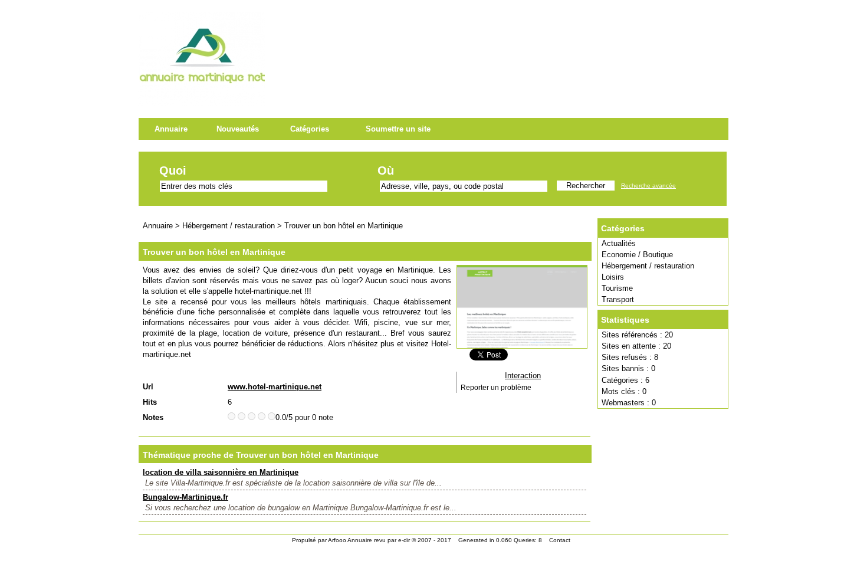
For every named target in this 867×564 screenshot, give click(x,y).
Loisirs (613, 277)
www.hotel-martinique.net (274, 386)
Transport (618, 299)
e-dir (404, 540)
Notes (153, 417)
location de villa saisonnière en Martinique (220, 472)
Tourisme (617, 288)
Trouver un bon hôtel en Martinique (343, 225)
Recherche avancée (648, 185)
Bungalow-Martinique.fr (185, 497)
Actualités (619, 243)
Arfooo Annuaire (350, 540)
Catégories (309, 128)
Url (148, 386)
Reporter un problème (496, 387)
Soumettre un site (398, 128)
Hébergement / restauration (648, 265)
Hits (150, 402)
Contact (559, 540)
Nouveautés (237, 128)
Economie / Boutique (637, 254)
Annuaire (171, 128)
